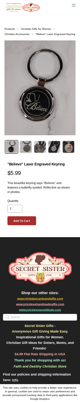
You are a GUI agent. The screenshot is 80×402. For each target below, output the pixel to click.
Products (9, 28)
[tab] (11, 146)
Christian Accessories (17, 34)
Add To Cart (21, 220)
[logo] (22, 7)
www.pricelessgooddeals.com (40, 309)
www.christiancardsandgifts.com (40, 298)
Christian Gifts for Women (36, 28)
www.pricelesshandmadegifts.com (40, 304)
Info (15, 380)
